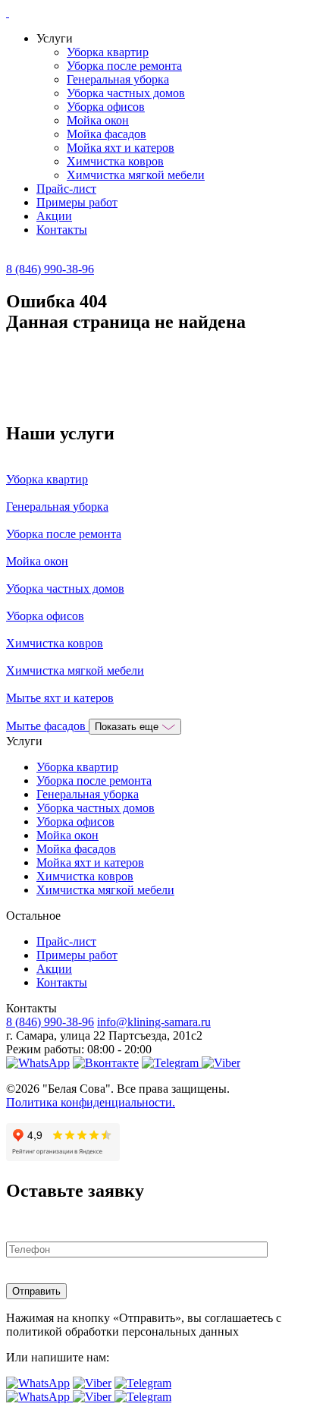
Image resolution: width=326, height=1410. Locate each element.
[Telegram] (172, 1062)
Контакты (61, 229)
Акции (54, 215)
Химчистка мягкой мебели (136, 174)
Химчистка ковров (115, 161)
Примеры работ (77, 202)
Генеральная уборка (118, 79)
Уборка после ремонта (124, 65)
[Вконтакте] (106, 1062)
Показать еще (128, 726)
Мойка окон (98, 120)
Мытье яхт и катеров (60, 697)
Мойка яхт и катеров (120, 147)
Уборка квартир (108, 52)
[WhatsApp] (38, 1062)
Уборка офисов (106, 106)
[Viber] (221, 1062)
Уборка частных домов (126, 93)
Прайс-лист (66, 188)
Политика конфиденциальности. (90, 1102)
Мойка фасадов (106, 133)
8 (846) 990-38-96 (50, 269)
